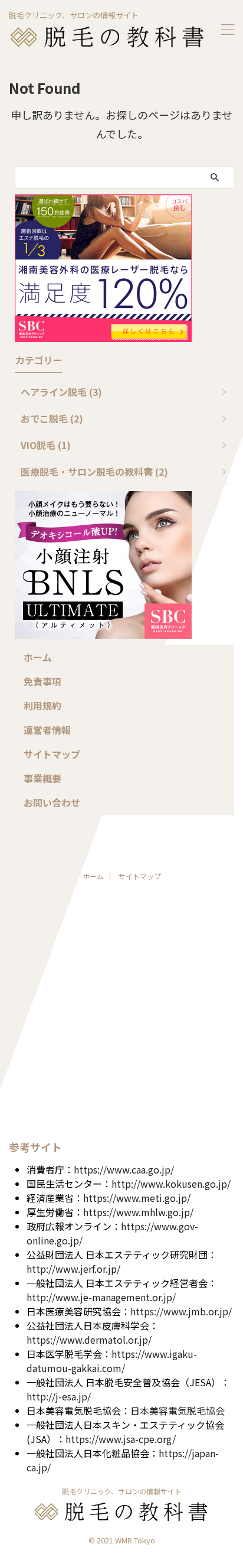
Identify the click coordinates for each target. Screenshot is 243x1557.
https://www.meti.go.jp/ (137, 1198)
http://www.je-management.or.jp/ (101, 1297)
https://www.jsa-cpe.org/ (120, 1439)
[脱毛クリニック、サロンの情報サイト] (107, 39)
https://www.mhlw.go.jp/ (138, 1212)
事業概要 (42, 778)
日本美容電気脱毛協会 (177, 1410)
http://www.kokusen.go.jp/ (171, 1183)
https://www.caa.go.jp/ (124, 1169)
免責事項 (42, 681)
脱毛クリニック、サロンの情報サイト (122, 1491)
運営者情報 (47, 730)
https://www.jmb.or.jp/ (181, 1311)
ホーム (38, 657)
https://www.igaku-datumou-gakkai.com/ (112, 1361)
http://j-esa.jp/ (59, 1396)
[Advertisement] (121, 1015)
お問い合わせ (52, 802)
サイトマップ (52, 754)
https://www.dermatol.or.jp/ (89, 1339)
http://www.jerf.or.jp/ (73, 1269)
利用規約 (42, 705)
